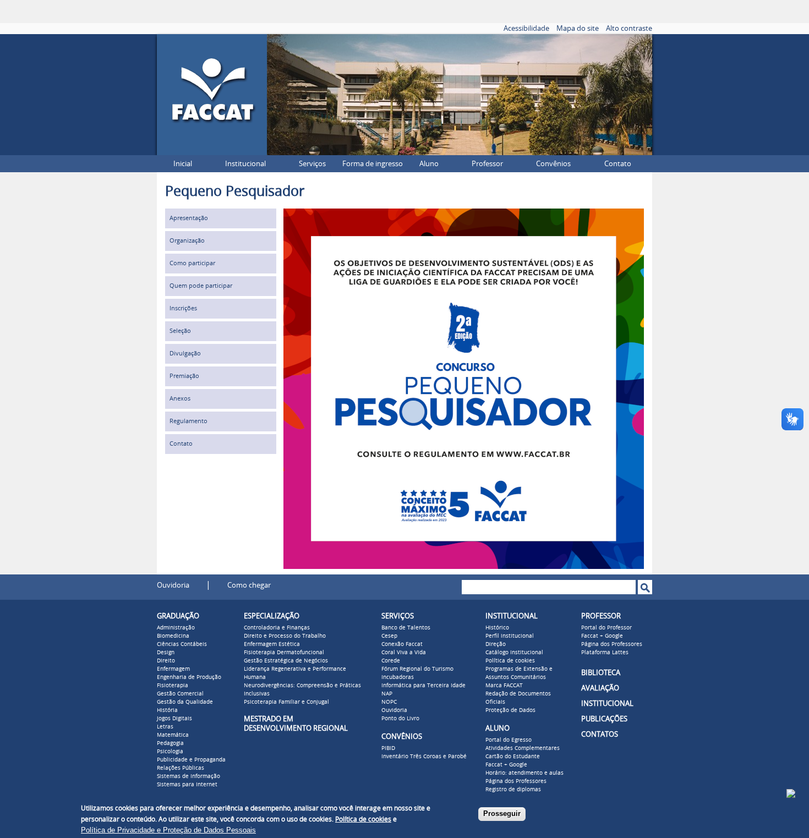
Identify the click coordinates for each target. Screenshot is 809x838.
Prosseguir (502, 813)
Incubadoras (397, 677)
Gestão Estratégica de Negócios (286, 661)
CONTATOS (599, 734)
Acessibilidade (526, 28)
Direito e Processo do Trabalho (285, 636)
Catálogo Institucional (514, 652)
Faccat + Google (506, 765)
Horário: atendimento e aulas (524, 773)
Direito (166, 661)
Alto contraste (629, 28)
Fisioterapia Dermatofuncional (284, 652)
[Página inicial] (212, 152)
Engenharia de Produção (189, 677)
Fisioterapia (172, 685)
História (167, 710)
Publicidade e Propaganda (191, 760)
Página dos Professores (515, 781)
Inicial (182, 164)
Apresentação (189, 218)
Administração (176, 628)
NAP (386, 694)
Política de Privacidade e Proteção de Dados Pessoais (168, 830)
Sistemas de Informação (188, 776)
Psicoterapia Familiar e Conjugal (286, 702)
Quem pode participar (201, 285)
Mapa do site (577, 28)
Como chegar (249, 585)
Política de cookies (510, 661)
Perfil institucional (509, 636)
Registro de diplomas (513, 789)
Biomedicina (173, 636)
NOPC (389, 702)
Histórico (497, 628)
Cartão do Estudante (512, 756)
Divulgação (185, 353)
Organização (187, 240)
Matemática (173, 735)
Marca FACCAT (504, 685)
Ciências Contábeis (182, 644)
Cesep (389, 636)
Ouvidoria (173, 585)
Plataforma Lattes (604, 652)
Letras (165, 727)
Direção (495, 644)
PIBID (388, 748)
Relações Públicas (180, 768)
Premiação (184, 376)
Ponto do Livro (400, 718)
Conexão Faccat (402, 644)
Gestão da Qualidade (185, 702)
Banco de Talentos (405, 628)
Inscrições (183, 308)
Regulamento (188, 421)
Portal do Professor (606, 628)
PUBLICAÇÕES (604, 719)
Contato (617, 164)
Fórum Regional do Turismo (417, 669)
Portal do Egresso (508, 740)
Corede (390, 661)
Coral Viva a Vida (403, 652)
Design (165, 652)
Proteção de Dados (510, 710)
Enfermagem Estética (272, 644)
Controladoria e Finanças (277, 628)
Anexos (180, 398)
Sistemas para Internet (187, 784)
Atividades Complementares (522, 748)
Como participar (192, 263)
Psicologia (170, 751)
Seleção (180, 331)
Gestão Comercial (180, 694)
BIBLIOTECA (600, 673)
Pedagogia (170, 743)
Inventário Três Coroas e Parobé (424, 756)
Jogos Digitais (174, 718)
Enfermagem (173, 669)
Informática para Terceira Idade (423, 685)
